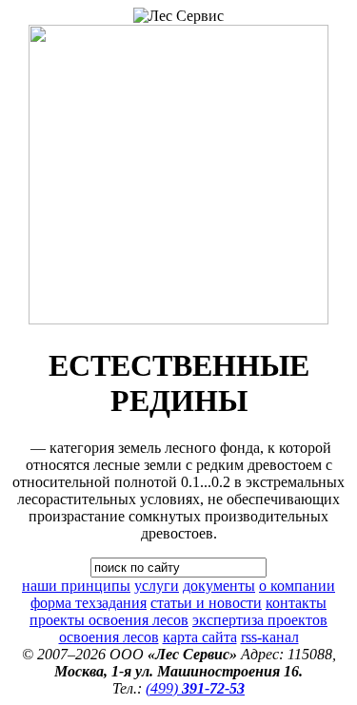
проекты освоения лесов (109, 620)
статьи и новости (206, 603)
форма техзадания (88, 603)
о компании (297, 586)
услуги (156, 586)
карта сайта (200, 637)
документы (219, 586)
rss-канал (270, 637)
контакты (296, 603)
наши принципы (76, 586)
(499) (195, 688)
